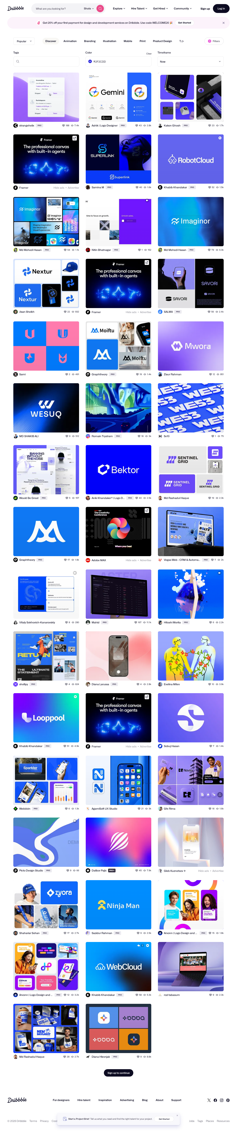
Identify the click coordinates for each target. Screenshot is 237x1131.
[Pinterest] (228, 1100)
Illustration (109, 41)
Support (176, 1100)
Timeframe (164, 52)
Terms (33, 1120)
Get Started (184, 22)
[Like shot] (72, 115)
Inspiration (105, 1100)
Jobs (191, 1120)
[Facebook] (215, 1100)
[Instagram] (221, 1100)
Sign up (205, 8)
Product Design (162, 41)
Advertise (73, 187)
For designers (61, 1100)
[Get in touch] (57, 115)
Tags (16, 52)
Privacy (44, 1120)
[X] (209, 1100)
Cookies (56, 1120)
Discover (50, 41)
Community (181, 8)
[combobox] (56, 9)
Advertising (127, 1100)
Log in (221, 8)
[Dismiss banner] (177, 1115)
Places (210, 1120)
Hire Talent (137, 8)
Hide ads (59, 187)
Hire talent (83, 1100)
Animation (70, 41)
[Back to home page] (15, 8)
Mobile (128, 41)
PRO (39, 125)
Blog (145, 1100)
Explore (117, 8)
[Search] (100, 8)
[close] (223, 23)
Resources (223, 1120)
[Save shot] (65, 115)
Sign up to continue (119, 1072)
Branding (90, 41)
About (159, 1100)
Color (88, 52)
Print (143, 41)
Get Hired (159, 8)
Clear (149, 53)
